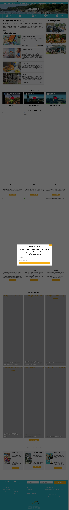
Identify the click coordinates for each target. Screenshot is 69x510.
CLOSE (50, 245)
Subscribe (34, 263)
